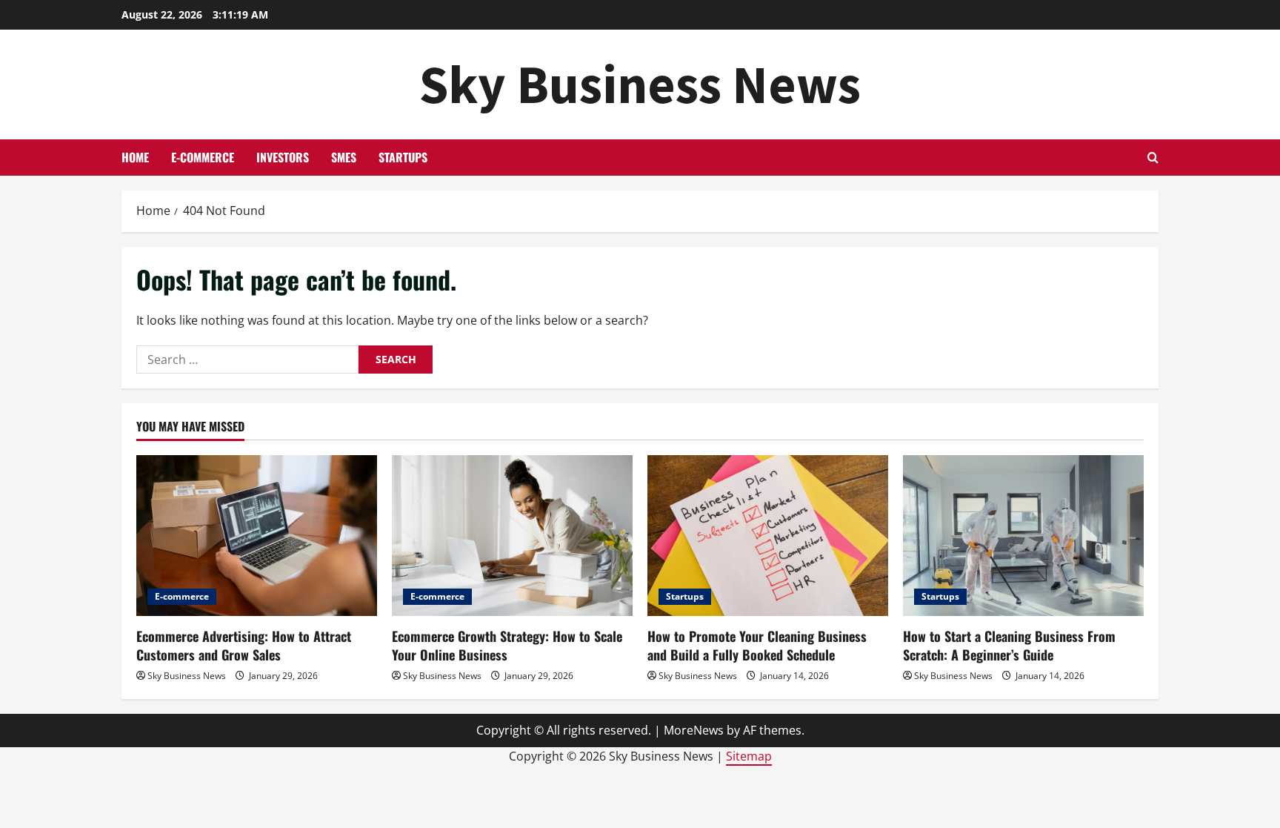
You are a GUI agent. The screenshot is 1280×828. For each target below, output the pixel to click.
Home (135, 157)
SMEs (343, 157)
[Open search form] (1153, 157)
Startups (403, 157)
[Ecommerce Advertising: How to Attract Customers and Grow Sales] (256, 535)
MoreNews (694, 730)
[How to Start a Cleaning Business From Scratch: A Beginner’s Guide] (1023, 535)
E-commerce (202, 157)
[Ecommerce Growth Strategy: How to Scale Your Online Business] (512, 535)
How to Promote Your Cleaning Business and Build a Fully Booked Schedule (757, 645)
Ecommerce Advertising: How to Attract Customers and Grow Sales (243, 645)
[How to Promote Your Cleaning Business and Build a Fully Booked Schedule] (767, 535)
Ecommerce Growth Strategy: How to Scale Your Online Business (507, 645)
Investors (282, 157)
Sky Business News (640, 84)
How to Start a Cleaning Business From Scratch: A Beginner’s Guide (1009, 645)
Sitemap (749, 756)
